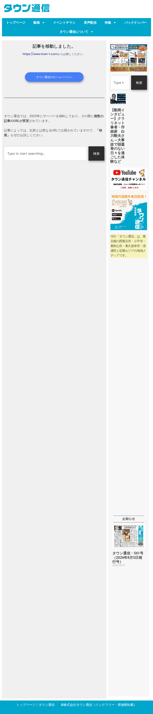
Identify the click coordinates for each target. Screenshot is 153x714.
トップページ (15, 22)
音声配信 (90, 22)
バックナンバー (136, 22)
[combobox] (45, 153)
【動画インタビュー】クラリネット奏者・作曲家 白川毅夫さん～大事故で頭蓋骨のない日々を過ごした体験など (117, 135)
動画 (36, 22)
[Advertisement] (128, 326)
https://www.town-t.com (40, 54)
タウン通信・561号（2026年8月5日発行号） (127, 557)
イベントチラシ (64, 22)
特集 (108, 22)
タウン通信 (47, 705)
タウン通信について (74, 32)
